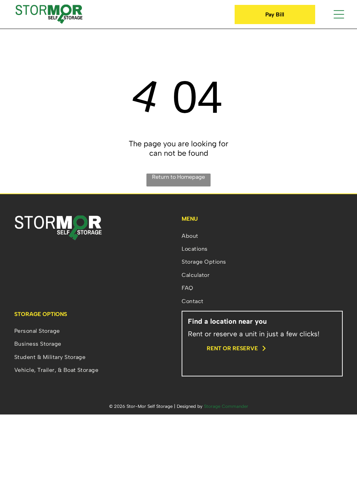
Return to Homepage (178, 177)
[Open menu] (339, 14)
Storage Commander (226, 406)
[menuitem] (262, 235)
